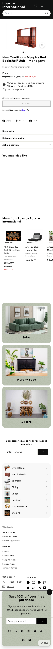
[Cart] (42, 5)
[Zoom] (42, 45)
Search (5, 551)
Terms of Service (9, 568)
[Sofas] (26, 320)
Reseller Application (11, 540)
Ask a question (10, 145)
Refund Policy (8, 556)
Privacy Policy (8, 564)
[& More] (26, 404)
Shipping (6, 98)
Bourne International (13, 5)
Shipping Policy (9, 560)
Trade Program (9, 532)
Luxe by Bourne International (16, 67)
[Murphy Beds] (26, 362)
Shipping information (13, 138)
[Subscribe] (41, 621)
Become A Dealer (10, 536)
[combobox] (26, 13)
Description (8, 131)
